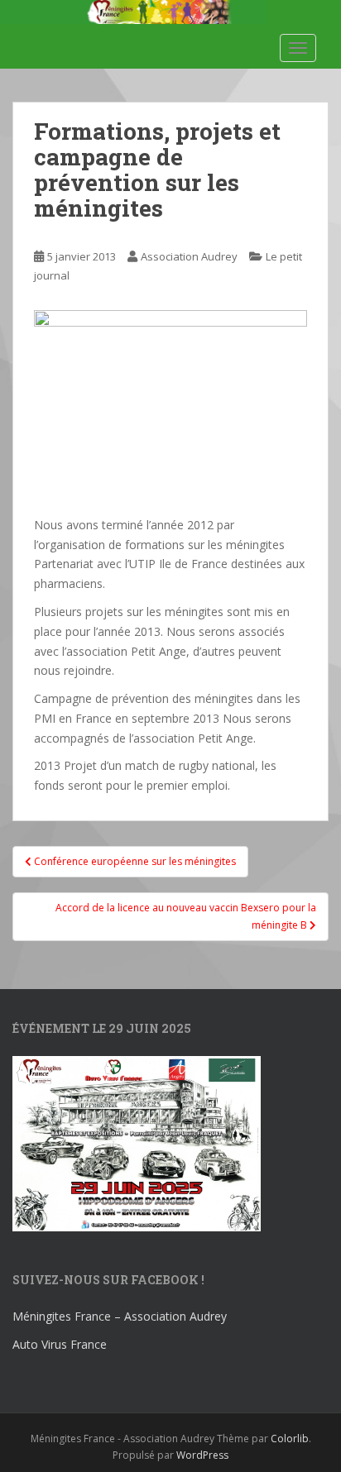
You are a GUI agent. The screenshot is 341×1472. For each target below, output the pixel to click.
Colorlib (290, 1438)
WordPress (202, 1455)
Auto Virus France (59, 1344)
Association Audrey (189, 256)
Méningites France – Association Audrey (119, 1316)
